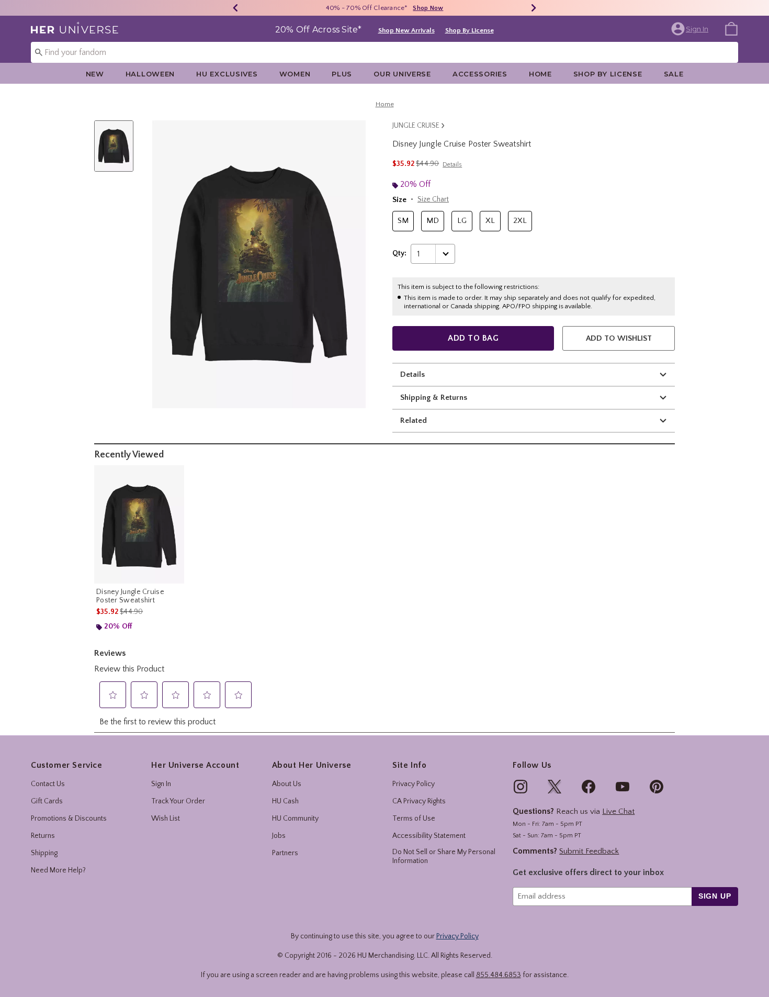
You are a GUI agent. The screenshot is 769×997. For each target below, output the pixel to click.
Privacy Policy (413, 784)
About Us (286, 784)
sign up (714, 896)
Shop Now (428, 8)
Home (540, 74)
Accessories (480, 74)
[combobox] (384, 52)
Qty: (399, 253)
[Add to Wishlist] (173, 475)
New (95, 74)
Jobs (279, 836)
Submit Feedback (589, 851)
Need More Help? (58, 870)
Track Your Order (178, 801)
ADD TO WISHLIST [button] (619, 338)
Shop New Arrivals (406, 30)
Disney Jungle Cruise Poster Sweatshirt (130, 596)
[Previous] (235, 8)
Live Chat (618, 811)
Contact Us (48, 784)
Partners (285, 853)
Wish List (165, 818)
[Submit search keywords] (39, 51)
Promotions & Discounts (69, 818)
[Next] (533, 8)
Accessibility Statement (429, 836)
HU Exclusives (226, 74)
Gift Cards (47, 801)
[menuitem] (731, 28)
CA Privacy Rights (419, 801)
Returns (43, 836)
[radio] (403, 221)
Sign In (161, 784)
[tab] (117, 151)
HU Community (295, 818)
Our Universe (402, 74)
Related (413, 420)
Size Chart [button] (433, 199)
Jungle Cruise (415, 125)
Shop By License (469, 30)
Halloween (150, 74)
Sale (674, 74)
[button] (690, 29)
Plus (342, 74)
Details (412, 374)
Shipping (44, 853)
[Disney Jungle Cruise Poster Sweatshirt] (139, 524)
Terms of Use (413, 818)
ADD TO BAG (473, 338)
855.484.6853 (498, 975)
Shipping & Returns (433, 397)
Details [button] (452, 164)
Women (295, 74)
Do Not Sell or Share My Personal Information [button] (443, 856)
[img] (520, 786)
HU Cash (285, 801)
